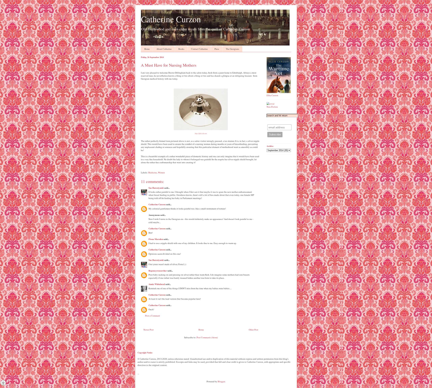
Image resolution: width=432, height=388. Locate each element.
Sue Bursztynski (156, 187)
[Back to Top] (3, 383)
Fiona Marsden (155, 239)
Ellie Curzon (272, 95)
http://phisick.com (201, 133)
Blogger (221, 381)
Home (147, 48)
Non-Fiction (272, 106)
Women (161, 172)
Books (181, 48)
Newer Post (148, 329)
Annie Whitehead (156, 284)
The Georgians (232, 48)
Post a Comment (152, 315)
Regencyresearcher (157, 270)
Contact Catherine (199, 48)
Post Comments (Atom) (207, 337)
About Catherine (164, 48)
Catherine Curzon (171, 19)
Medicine (152, 172)
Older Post (253, 329)
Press (216, 48)
